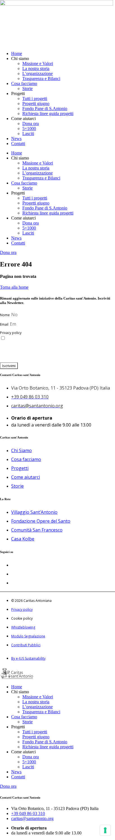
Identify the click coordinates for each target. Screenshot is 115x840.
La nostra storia (35, 68)
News (16, 138)
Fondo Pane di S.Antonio (44, 108)
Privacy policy (10, 332)
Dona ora (30, 123)
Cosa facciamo (24, 83)
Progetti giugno (35, 103)
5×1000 (29, 128)
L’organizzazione (37, 73)
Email (4, 324)
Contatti (18, 143)
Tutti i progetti (34, 98)
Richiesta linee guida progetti (47, 113)
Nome (5, 315)
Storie (27, 88)
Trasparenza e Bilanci (41, 78)
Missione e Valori (37, 63)
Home (16, 53)
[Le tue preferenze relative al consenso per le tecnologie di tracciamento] (105, 830)
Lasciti (28, 133)
